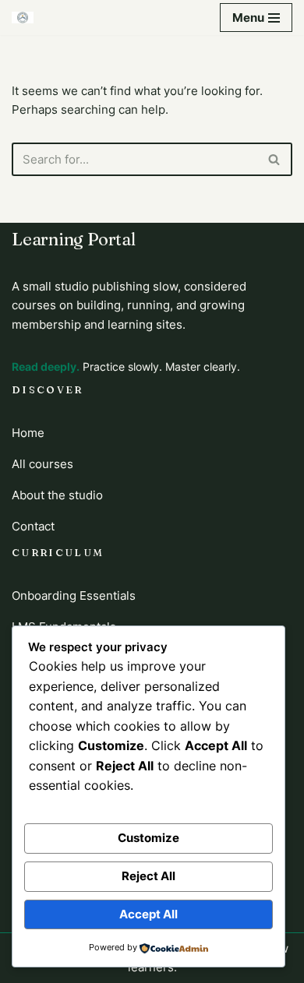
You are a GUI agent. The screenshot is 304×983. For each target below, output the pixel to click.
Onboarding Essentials (74, 595)
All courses (42, 463)
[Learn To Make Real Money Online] (23, 17)
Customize (148, 837)
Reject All (148, 875)
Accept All (148, 914)
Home (28, 432)
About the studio (57, 495)
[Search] (274, 159)
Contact (33, 526)
